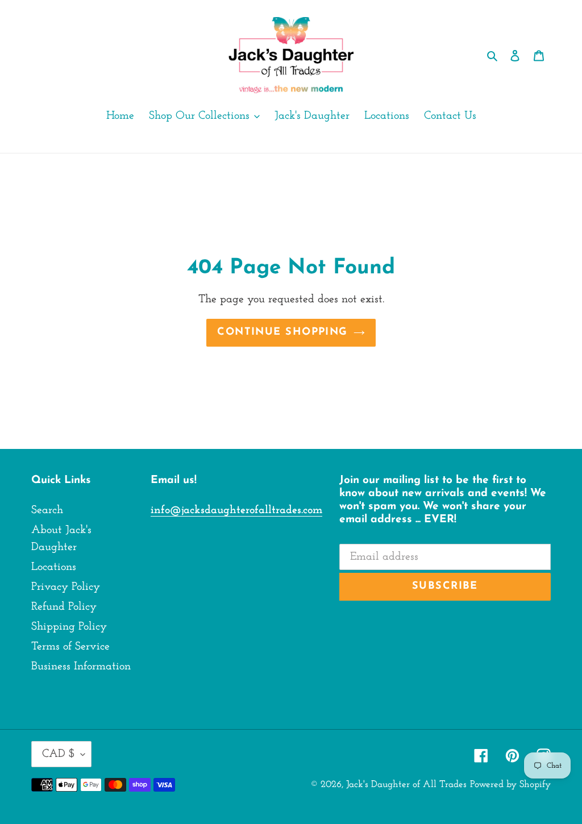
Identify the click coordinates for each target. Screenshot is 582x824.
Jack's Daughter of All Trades (406, 784)
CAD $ (58, 754)
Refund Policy (64, 607)
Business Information (81, 666)
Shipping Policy (69, 626)
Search (47, 510)
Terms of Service (70, 646)
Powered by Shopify (510, 784)
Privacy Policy (65, 587)
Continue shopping (282, 332)
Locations (53, 567)
